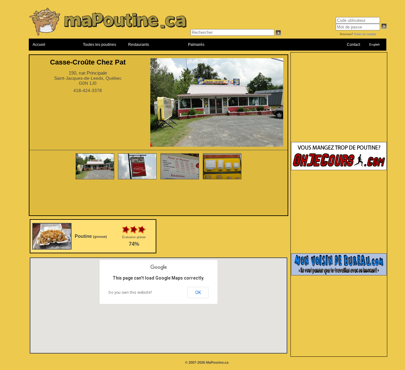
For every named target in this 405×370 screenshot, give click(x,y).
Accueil (39, 44)
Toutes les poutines (99, 44)
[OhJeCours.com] (339, 169)
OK (198, 292)
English (374, 44)
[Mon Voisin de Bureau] (339, 274)
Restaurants (138, 44)
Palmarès (196, 44)
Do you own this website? (130, 292)
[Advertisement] (158, 198)
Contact (353, 44)
